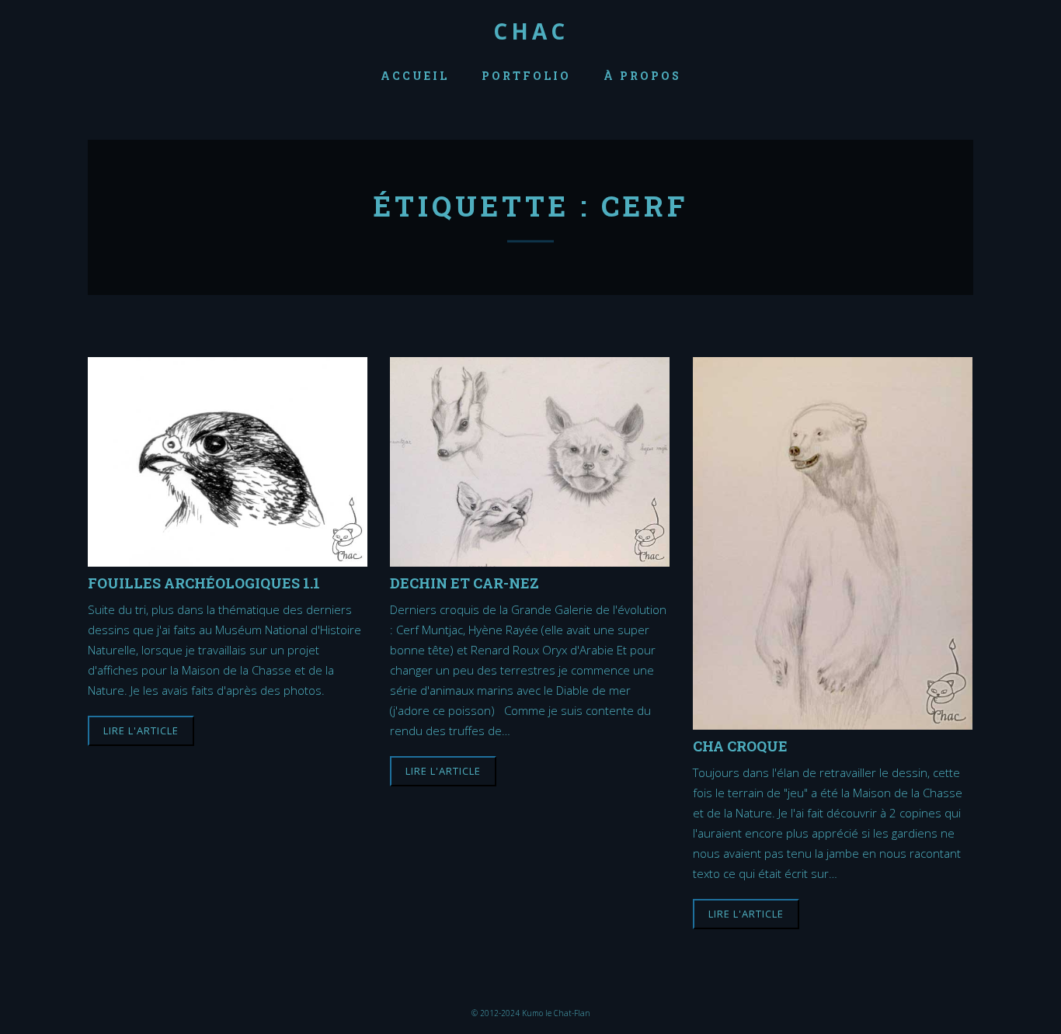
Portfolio (526, 75)
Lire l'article (141, 730)
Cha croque (740, 746)
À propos (642, 75)
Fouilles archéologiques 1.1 (204, 583)
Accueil (415, 75)
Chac (531, 31)
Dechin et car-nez (464, 583)
